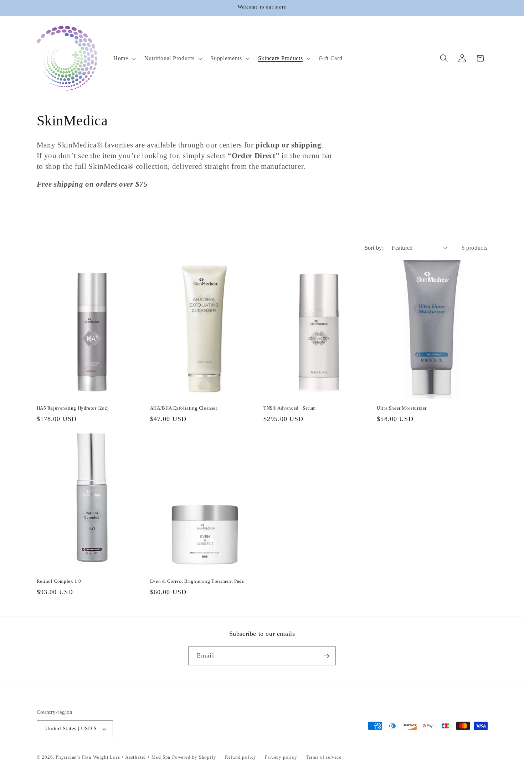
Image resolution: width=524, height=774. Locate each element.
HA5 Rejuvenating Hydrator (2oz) (73, 408)
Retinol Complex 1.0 (59, 581)
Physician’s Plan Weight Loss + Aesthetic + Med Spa (113, 757)
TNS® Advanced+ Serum (289, 408)
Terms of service (323, 757)
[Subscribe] (326, 656)
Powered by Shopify (194, 757)
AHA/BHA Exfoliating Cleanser (183, 408)
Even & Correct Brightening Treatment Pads (197, 581)
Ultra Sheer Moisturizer (402, 408)
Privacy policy (281, 757)
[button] (123, 58)
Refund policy (240, 757)
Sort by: (374, 248)
